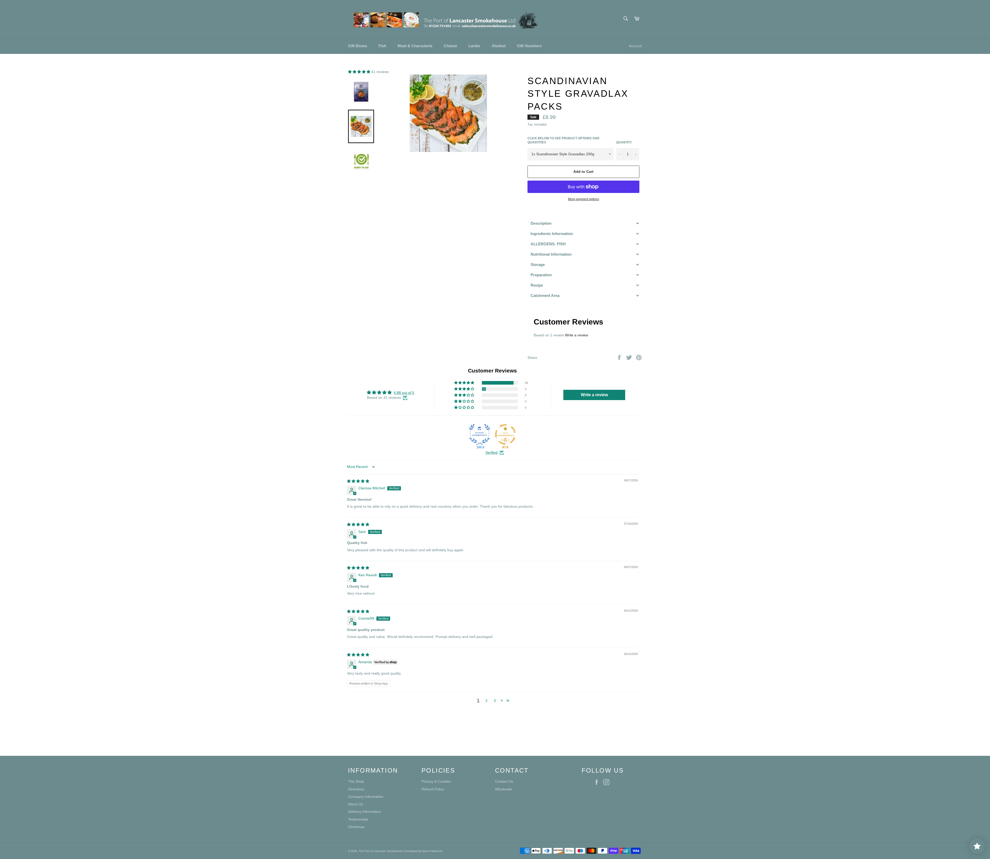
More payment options (583, 199)
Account (635, 46)
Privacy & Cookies (436, 781)
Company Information (365, 797)
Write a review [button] (594, 395)
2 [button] (486, 701)
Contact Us (504, 781)
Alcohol (499, 46)
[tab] (584, 223)
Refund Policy (433, 789)
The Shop (356, 781)
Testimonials (358, 819)
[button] (359, 72)
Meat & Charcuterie (415, 46)
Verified (491, 452)
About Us (355, 804)
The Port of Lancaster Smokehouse (381, 851)
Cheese (450, 46)
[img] (358, 481)
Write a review (576, 335)
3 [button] (495, 701)
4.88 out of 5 (404, 393)
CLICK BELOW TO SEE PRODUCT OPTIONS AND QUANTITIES (563, 140)
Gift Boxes (357, 46)
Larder (474, 46)
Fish (382, 46)
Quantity (624, 142)
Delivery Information (364, 811)
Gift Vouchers (529, 46)
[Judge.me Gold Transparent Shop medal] (505, 434)
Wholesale (503, 789)
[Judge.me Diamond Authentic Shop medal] (479, 434)
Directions (356, 789)
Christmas (356, 827)
